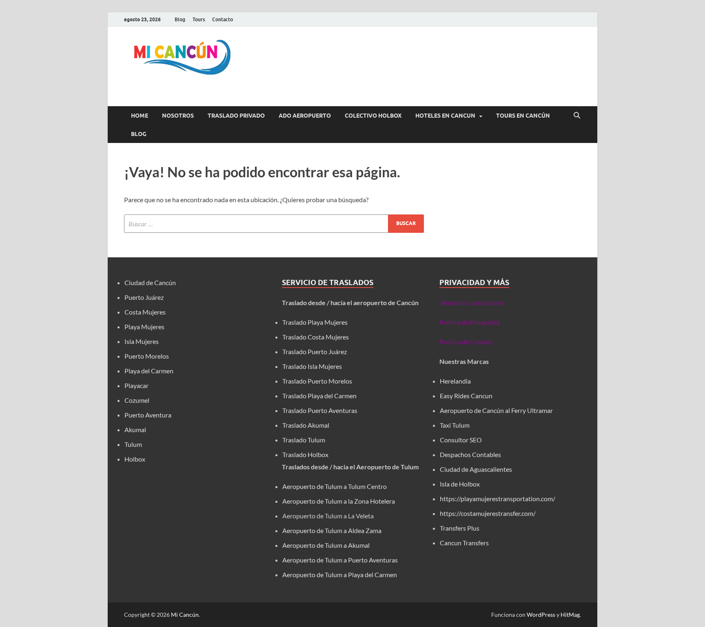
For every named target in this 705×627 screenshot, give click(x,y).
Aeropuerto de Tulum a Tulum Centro (334, 486)
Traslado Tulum (303, 440)
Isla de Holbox (460, 484)
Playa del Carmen (148, 371)
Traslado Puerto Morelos (317, 381)
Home (139, 115)
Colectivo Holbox (373, 115)
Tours (199, 19)
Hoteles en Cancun (445, 115)
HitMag (570, 614)
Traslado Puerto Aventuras (319, 410)
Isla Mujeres (141, 341)
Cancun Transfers (464, 543)
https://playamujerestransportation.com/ (497, 498)
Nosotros (178, 115)
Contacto (222, 19)
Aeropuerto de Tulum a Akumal (326, 545)
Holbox (134, 459)
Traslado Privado (236, 115)
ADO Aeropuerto (305, 115)
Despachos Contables (470, 454)
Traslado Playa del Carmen (319, 395)
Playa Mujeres (144, 326)
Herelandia (455, 381)
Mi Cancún (185, 614)
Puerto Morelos (146, 356)
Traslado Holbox (305, 454)
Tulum (133, 444)
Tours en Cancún (523, 115)
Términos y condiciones (471, 302)
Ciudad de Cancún (150, 282)
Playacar (136, 385)
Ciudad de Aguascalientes (476, 469)
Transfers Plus (459, 528)
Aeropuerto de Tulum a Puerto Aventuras (340, 560)
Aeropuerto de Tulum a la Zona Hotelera (338, 501)
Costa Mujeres (145, 312)
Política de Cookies (466, 342)
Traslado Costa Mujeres (315, 337)
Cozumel (136, 400)
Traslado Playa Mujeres (315, 322)
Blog (180, 19)
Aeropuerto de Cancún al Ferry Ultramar (496, 410)
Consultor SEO (461, 440)
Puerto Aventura (147, 415)
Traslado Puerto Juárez (314, 351)
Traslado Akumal (305, 425)
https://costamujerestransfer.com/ (488, 513)
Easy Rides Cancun (466, 395)
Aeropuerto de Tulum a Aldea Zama (331, 530)
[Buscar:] (274, 223)
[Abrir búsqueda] (577, 115)
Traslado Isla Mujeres (312, 366)
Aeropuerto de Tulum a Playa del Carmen (339, 574)
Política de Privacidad (469, 322)
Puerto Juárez (144, 297)
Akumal (135, 429)
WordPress (541, 614)
